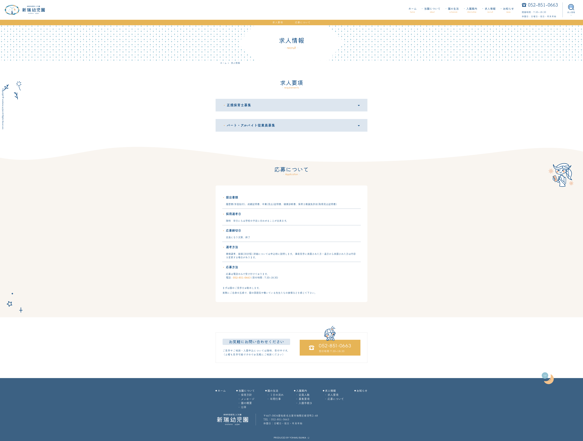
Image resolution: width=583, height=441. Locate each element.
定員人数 (304, 394)
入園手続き (305, 403)
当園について (432, 10)
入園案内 (471, 10)
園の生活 (453, 10)
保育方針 (246, 394)
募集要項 (304, 399)
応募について (303, 22)
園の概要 (246, 403)
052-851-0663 (543, 5)
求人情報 (490, 10)
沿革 (243, 407)
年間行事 (275, 399)
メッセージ (247, 399)
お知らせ (508, 10)
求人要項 (277, 22)
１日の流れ (277, 394)
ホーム (412, 10)
